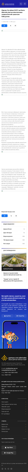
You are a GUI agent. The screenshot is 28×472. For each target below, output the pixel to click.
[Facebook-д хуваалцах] (4, 25)
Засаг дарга (4, 402)
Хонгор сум (4, 431)
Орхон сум (4, 426)
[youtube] (8, 469)
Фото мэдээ (14, 243)
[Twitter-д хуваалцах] (10, 25)
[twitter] (5, 469)
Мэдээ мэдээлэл (14, 236)
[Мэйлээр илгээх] (15, 25)
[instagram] (11, 469)
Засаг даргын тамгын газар (9, 404)
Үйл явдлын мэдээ (14, 240)
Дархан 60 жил (14, 229)
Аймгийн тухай (5, 406)
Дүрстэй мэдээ (14, 232)
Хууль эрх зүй (5, 411)
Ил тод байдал (5, 414)
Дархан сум (4, 424)
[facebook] (2, 469)
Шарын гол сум (5, 429)
